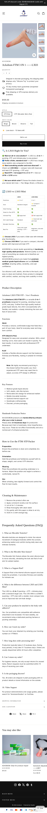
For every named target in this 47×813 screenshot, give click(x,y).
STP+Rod (7, 114)
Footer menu (8, 800)
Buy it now (23, 144)
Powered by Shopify (29, 805)
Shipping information (11, 701)
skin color (7, 120)
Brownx (23, 124)
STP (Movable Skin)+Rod (23, 114)
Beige (6, 124)
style (4, 110)
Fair (31, 124)
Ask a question (8, 706)
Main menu (7, 794)
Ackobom (6, 61)
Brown (14, 124)
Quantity (6, 70)
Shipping (5, 103)
